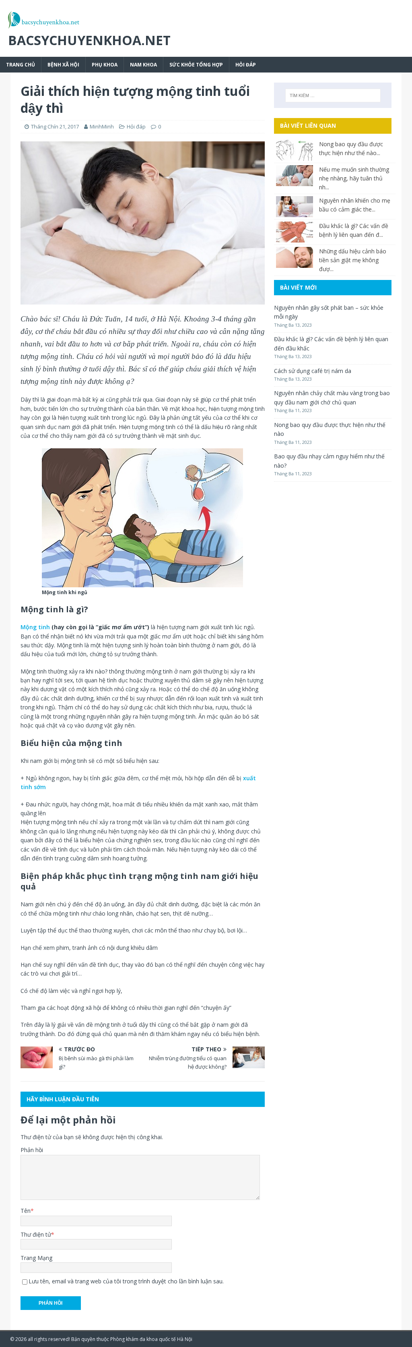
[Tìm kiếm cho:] (333, 95)
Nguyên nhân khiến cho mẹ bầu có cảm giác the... (354, 205)
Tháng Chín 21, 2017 (55, 126)
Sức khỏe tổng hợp (196, 64)
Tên (26, 1210)
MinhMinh (102, 126)
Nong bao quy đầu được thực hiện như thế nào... (351, 148)
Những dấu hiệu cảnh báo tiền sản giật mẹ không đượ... (352, 260)
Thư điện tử (36, 1234)
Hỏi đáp (245, 64)
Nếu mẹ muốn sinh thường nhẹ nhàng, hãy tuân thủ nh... (354, 178)
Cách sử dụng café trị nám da (312, 371)
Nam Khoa (143, 64)
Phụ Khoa (104, 64)
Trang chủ (20, 64)
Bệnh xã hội (63, 64)
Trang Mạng (36, 1258)
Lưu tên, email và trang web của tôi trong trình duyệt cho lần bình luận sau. (126, 1281)
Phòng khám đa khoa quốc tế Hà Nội (151, 1339)
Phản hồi (32, 1150)
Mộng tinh (35, 627)
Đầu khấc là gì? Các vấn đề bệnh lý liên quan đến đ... (353, 230)
